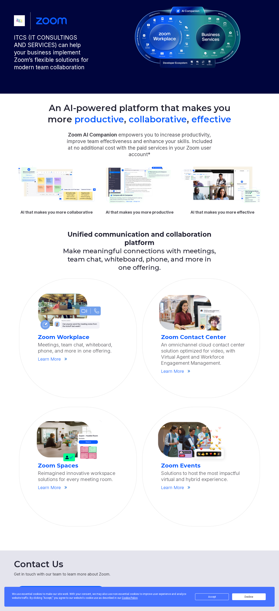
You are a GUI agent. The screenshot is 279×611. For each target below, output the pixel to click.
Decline (249, 596)
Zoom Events (181, 465)
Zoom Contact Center (193, 337)
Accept (212, 596)
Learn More (49, 359)
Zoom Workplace (63, 337)
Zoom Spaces (58, 465)
